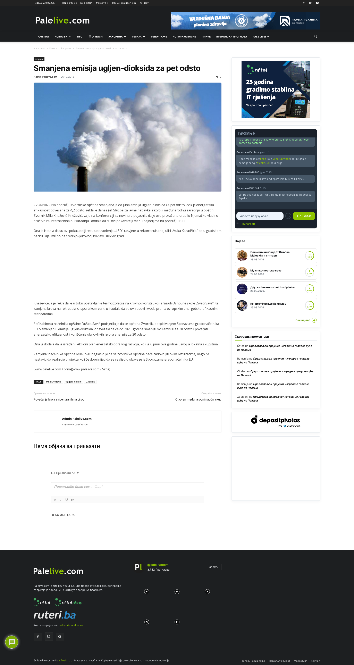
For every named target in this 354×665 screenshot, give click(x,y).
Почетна (42, 36)
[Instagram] (310, 3)
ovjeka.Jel (263, 163)
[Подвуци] (66, 499)
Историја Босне (184, 36)
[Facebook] (304, 3)
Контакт (144, 2)
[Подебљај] (55, 499)
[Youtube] (317, 3)
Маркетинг (102, 2)
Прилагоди (248, 223)
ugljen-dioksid (74, 381)
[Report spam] (313, 152)
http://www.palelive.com (75, 424)
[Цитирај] (72, 499)
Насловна (39, 48)
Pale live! (259, 36)
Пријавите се (69, 2)
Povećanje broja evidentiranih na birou (59, 399)
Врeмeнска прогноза (231, 36)
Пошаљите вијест (279, 660)
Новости (61, 36)
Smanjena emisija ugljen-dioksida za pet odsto (117, 68)
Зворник (66, 48)
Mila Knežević (53, 381)
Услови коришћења (253, 660)
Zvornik (90, 381)
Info (79, 36)
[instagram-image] (147, 590)
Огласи (97, 36)
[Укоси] (61, 499)
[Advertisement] (127, 272)
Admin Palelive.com (45, 76)
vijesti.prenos (281, 158)
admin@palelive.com (72, 625)
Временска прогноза (124, 2)
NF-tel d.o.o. (66, 660)
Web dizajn (86, 2)
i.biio (263, 158)
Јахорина (115, 36)
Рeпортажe (159, 36)
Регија (53, 48)
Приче (206, 36)
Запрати (213, 567)
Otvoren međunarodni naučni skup (198, 399)
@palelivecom (157, 565)
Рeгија (137, 36)
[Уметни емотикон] (288, 216)
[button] (315, 37)
